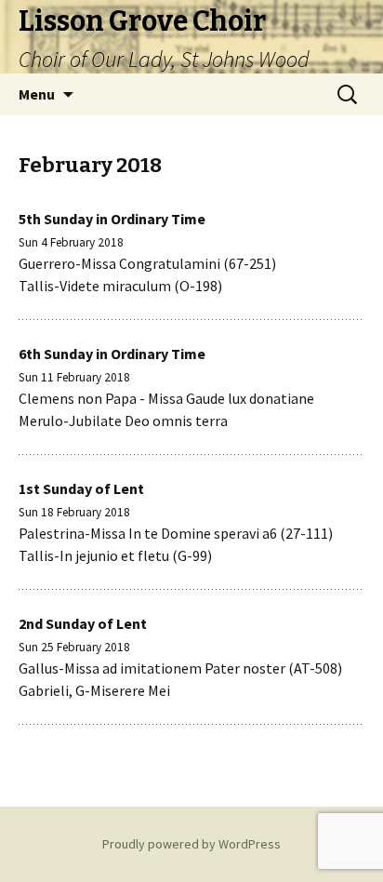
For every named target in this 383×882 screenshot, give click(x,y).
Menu (37, 94)
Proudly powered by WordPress (191, 843)
